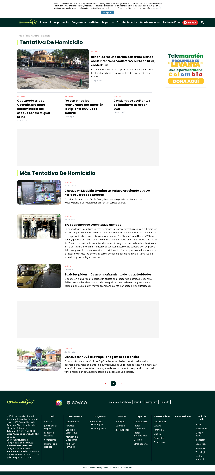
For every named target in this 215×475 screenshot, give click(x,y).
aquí (158, 8)
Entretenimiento (126, 22)
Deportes (107, 22)
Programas (79, 22)
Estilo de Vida (171, 22)
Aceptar (107, 12)
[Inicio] (21, 401)
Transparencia (59, 22)
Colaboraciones (150, 22)
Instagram (151, 402)
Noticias (94, 22)
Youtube (138, 402)
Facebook (125, 402)
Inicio (43, 22)
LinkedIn (164, 402)
